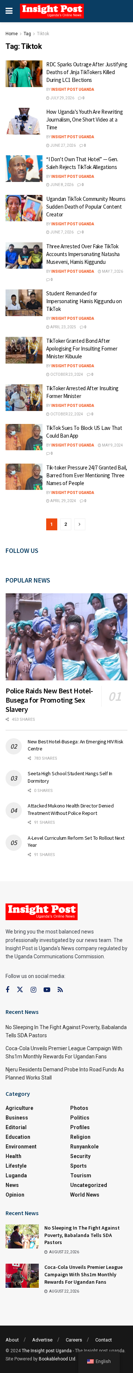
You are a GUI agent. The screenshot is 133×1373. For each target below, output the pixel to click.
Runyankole (84, 1147)
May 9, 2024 (112, 445)
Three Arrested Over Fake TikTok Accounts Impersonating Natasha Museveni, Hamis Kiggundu (83, 254)
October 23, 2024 (66, 374)
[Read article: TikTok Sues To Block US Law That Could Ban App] (24, 437)
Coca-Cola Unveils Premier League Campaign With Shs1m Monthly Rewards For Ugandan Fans (83, 1274)
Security (80, 1156)
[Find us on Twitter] (20, 989)
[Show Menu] (9, 11)
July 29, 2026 (62, 98)
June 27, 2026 (63, 145)
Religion (80, 1137)
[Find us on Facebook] (7, 990)
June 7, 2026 (62, 232)
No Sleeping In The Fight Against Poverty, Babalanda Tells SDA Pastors (82, 1235)
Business (17, 1118)
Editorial (16, 1127)
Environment (21, 1147)
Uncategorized (88, 1185)
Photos (79, 1108)
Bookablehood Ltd (57, 1359)
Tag (27, 33)
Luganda (16, 1175)
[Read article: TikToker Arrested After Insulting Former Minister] (24, 397)
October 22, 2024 (66, 414)
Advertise (42, 1340)
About (12, 1340)
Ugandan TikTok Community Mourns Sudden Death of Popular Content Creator (86, 206)
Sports (78, 1166)
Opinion (15, 1195)
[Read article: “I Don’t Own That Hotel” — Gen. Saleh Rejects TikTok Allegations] (24, 168)
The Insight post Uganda (47, 1350)
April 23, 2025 (63, 327)
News (12, 1185)
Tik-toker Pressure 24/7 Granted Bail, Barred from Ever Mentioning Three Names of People (86, 475)
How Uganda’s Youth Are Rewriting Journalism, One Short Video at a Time (84, 119)
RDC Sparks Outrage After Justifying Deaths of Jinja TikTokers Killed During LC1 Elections (86, 72)
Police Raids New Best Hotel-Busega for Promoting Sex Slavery (49, 700)
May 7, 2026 (112, 271)
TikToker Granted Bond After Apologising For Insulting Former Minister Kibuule (81, 348)
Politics (79, 1118)
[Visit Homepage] (52, 11)
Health (13, 1156)
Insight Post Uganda (72, 89)
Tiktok (43, 33)
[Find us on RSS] (60, 990)
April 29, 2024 (63, 501)
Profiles (80, 1127)
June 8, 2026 (62, 185)
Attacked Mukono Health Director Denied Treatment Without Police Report (70, 809)
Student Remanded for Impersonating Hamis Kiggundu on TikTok (84, 301)
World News (84, 1195)
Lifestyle (16, 1166)
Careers (74, 1340)
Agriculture (19, 1108)
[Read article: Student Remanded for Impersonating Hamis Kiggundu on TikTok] (24, 302)
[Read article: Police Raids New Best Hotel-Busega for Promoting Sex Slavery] (66, 637)
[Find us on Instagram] (33, 990)
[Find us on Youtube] (47, 990)
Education (18, 1137)
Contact (103, 1340)
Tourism (80, 1175)
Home (12, 33)
